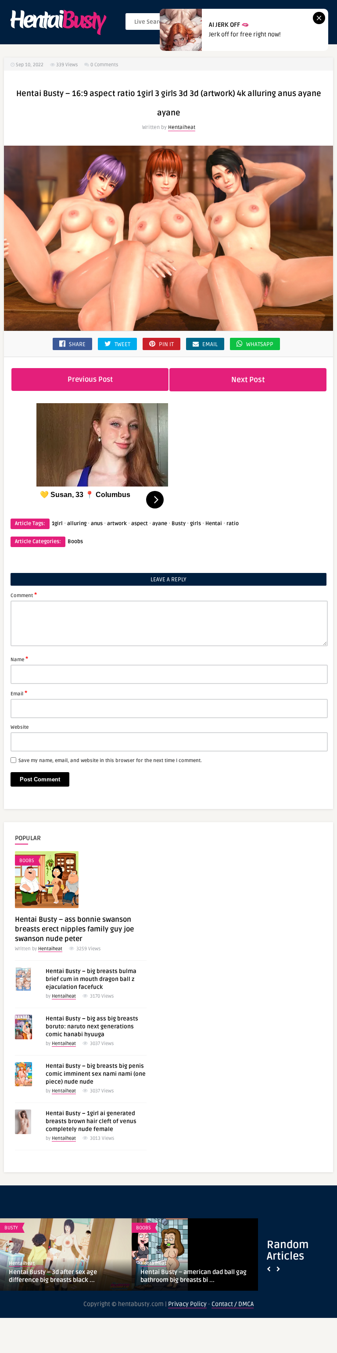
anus (97, 523)
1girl (57, 523)
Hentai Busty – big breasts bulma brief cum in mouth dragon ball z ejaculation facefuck (91, 979)
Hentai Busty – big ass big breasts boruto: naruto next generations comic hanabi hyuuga (92, 1026)
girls (195, 523)
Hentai (213, 523)
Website (20, 727)
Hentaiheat (181, 127)
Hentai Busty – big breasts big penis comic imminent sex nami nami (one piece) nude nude (96, 1074)
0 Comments (104, 65)
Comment (24, 595)
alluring (76, 523)
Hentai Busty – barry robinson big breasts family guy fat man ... (188, 1276)
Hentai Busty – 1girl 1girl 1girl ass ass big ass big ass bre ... (62, 1276)
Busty (179, 523)
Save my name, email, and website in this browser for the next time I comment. (110, 760)
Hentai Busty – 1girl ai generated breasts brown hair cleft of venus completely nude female (91, 1121)
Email (19, 693)
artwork (117, 523)
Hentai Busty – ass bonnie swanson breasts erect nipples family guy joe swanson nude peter (74, 929)
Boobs (75, 541)
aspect (139, 523)
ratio (232, 523)
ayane (159, 523)
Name (19, 659)
